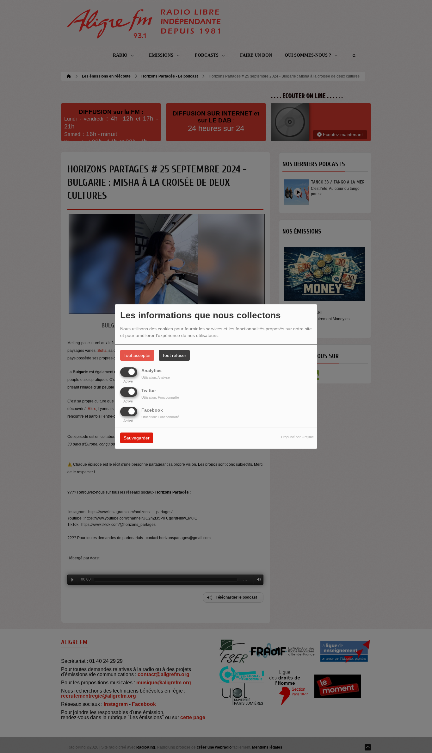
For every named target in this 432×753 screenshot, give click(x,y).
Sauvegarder (137, 437)
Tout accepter (137, 355)
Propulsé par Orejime (297, 437)
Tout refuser (174, 355)
